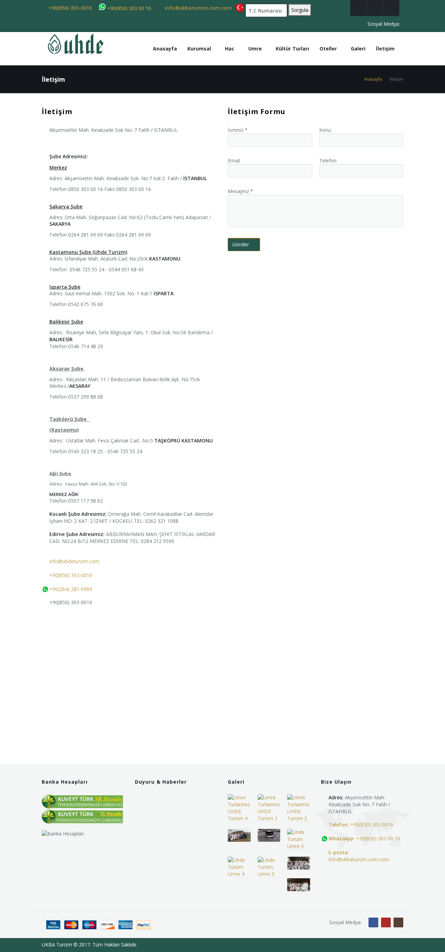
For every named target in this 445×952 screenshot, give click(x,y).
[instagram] (391, 8)
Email (234, 160)
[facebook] (358, 8)
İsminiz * (238, 130)
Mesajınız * (240, 191)
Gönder (240, 244)
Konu (325, 130)
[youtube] (375, 8)
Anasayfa (373, 79)
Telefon (328, 160)
